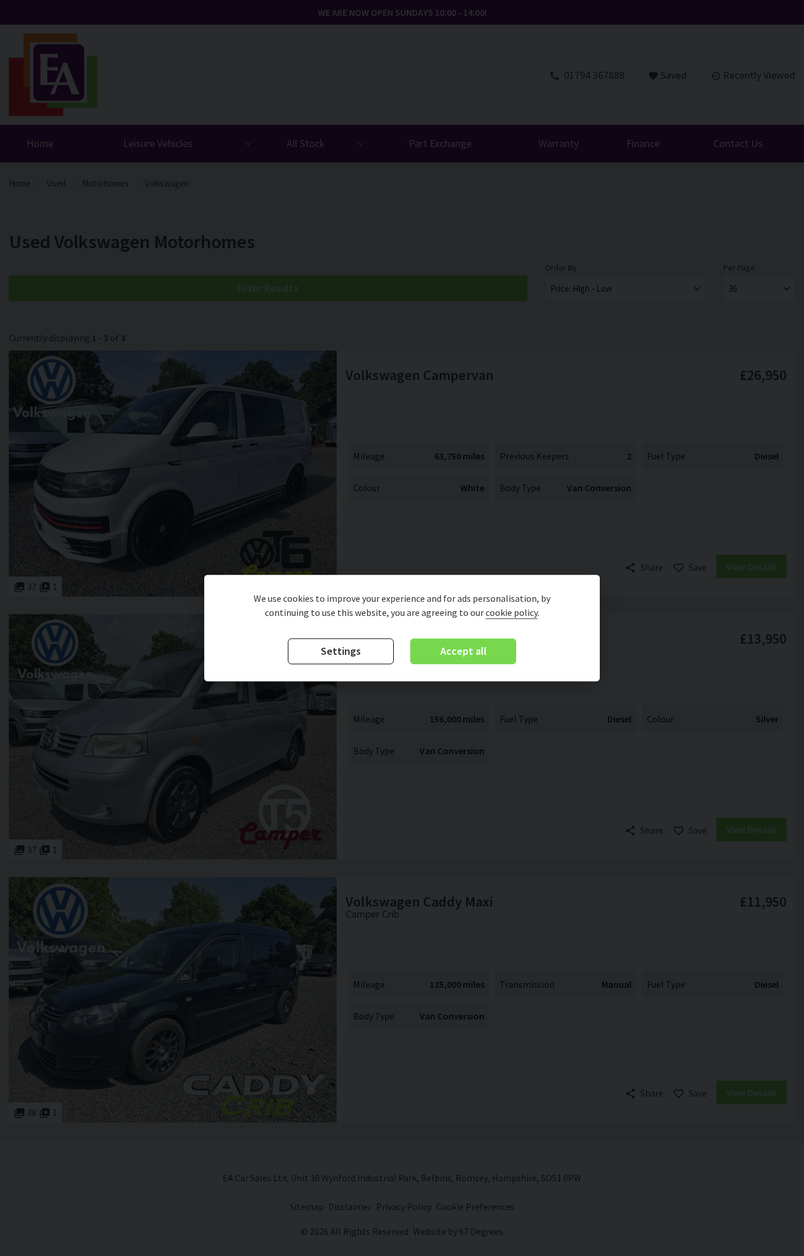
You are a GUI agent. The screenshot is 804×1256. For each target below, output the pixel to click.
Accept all (463, 651)
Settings (341, 651)
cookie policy (511, 613)
